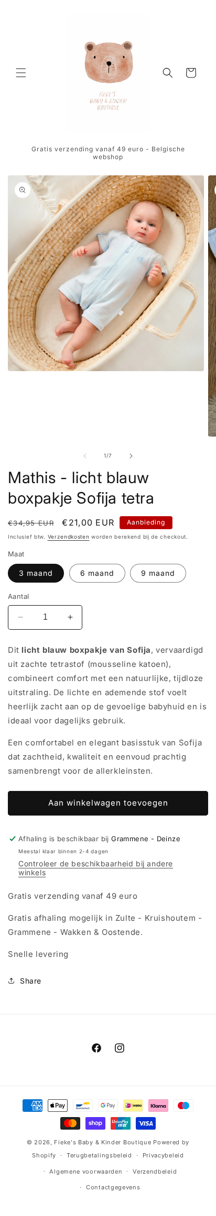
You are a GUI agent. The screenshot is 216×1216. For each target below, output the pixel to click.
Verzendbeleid (155, 1171)
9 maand (158, 572)
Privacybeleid (163, 1155)
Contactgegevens (113, 1187)
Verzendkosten (69, 536)
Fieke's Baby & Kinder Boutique (102, 1142)
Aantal (18, 596)
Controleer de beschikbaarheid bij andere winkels (95, 868)
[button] (21, 72)
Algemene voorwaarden (85, 1171)
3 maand (36, 572)
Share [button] (30, 980)
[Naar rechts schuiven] (131, 455)
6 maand (97, 572)
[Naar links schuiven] (84, 455)
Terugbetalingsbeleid (99, 1155)
